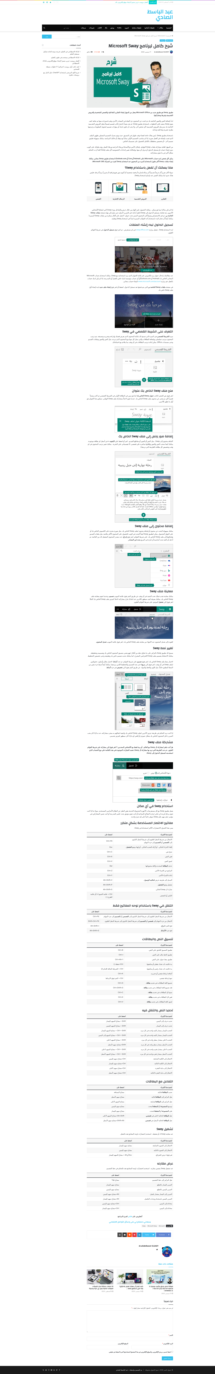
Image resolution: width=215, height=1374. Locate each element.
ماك (106, 28)
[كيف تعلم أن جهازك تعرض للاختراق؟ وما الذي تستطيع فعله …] (130, 1276)
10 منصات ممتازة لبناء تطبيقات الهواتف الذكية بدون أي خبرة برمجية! (101, 1287)
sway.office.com (142, 230)
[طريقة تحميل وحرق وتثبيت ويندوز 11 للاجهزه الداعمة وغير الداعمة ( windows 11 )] (159, 1276)
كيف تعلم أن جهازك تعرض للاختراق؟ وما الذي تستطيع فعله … (131, 1287)
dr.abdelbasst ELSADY (161, 52)
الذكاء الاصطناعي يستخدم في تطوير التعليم (65, 57)
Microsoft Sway (152, 1226)
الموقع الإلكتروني (123, 1343)
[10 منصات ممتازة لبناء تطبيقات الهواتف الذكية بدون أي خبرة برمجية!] (100, 1276)
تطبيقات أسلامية (149, 28)
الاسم (170, 1335)
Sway (143, 1226)
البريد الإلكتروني (167, 1343)
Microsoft (161, 36)
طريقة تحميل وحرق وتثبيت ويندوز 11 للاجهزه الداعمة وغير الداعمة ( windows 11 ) (161, 1288)
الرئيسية (168, 28)
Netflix (119, 28)
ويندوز (112, 28)
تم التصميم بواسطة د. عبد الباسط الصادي (129, 1370)
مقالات (161, 28)
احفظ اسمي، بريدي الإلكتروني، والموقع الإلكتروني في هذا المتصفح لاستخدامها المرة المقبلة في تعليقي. (140, 1352)
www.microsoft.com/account (149, 281)
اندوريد (127, 28)
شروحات (91, 28)
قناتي (130, 1216)
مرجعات (83, 28)
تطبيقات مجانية (136, 28)
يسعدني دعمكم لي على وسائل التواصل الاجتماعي (130, 1222)
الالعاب (100, 28)
